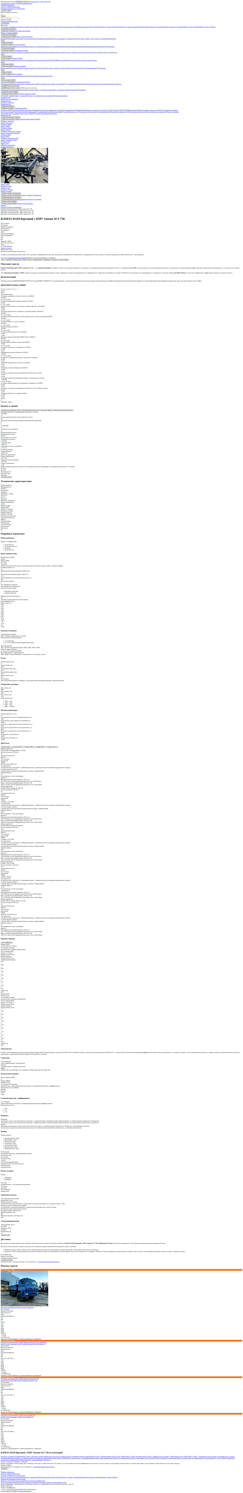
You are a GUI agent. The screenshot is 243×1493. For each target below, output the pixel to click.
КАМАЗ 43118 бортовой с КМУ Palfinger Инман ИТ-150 (19, 1380)
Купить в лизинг (6, 248)
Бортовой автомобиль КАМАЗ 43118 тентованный (17, 1307)
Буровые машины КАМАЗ (27, 94)
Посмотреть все (6, 97)
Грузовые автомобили (23, 31)
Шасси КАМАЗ (17, 74)
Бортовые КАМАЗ (20, 66)
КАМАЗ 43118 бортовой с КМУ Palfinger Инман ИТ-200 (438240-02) (23, 1344)
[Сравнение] (5, 21)
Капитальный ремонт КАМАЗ (30, 119)
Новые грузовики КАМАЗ (9, 33)
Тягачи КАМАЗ (17, 58)
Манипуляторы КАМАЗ (25, 37)
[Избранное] (13, 21)
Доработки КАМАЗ (20, 108)
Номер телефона (6, 1465)
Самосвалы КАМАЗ (21, 50)
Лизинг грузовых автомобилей (31, 195)
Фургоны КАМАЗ (19, 44)
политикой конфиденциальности (48, 1262)
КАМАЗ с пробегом (7, 102)
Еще (3, 40)
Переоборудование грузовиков (31, 199)
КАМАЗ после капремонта (9, 99)
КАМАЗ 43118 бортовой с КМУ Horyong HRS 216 (17, 1417)
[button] (13, 251)
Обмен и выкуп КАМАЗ (25, 203)
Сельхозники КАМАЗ (23, 82)
